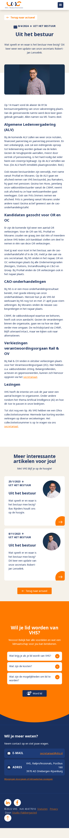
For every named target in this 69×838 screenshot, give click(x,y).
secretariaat (30, 377)
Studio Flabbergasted (24, 812)
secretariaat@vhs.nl (51, 753)
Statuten (42, 809)
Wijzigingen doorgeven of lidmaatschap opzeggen (28, 779)
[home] (28, 5)
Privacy (54, 809)
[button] (60, 5)
